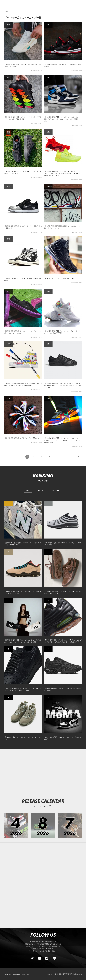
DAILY (28, 490)
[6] (63, 616)
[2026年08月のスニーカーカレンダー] (43, 825)
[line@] (54, 958)
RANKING (43, 475)
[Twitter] (32, 958)
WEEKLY (41, 490)
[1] (23, 519)
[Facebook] (39, 958)
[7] (23, 665)
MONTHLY (56, 490)
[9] (23, 714)
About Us (16, 974)
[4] (63, 568)
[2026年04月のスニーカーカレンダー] (16, 825)
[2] (63, 519)
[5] (23, 616)
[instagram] (46, 958)
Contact (25, 974)
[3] (23, 568)
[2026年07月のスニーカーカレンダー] (70, 825)
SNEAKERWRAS (63, 974)
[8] (63, 665)
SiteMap (8, 974)
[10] (63, 714)
